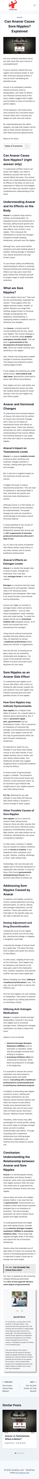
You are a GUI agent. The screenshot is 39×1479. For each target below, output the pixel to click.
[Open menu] (35, 5)
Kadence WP (24, 1473)
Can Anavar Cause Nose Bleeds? (7, 1386)
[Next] (33, 1430)
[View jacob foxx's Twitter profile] (17, 1311)
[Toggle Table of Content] (26, 146)
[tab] (15, 1453)
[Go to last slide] (6, 1430)
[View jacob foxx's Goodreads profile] (22, 1311)
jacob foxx (19, 1317)
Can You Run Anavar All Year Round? (30, 1386)
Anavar (19, 17)
